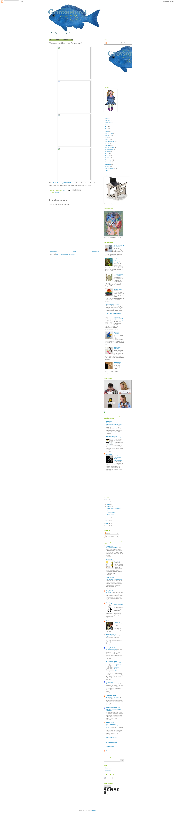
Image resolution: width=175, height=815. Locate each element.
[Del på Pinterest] (80, 190)
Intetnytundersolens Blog (113, 707)
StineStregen (109, 603)
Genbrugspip (110, 515)
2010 (107, 525)
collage (107, 166)
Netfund (107, 156)
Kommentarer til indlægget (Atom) (65, 254)
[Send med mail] (73, 190)
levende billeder (109, 168)
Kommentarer (110, 536)
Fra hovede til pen (111, 695)
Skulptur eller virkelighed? (117, 363)
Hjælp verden (109, 133)
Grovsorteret (67, 11)
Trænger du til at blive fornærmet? (113, 511)
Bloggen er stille (118, 437)
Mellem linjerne (109, 147)
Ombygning (109, 683)
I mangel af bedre (111, 648)
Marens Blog (109, 682)
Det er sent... (109, 592)
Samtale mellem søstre (111, 649)
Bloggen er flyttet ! (110, 636)
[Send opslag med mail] (69, 190)
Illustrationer (108, 135)
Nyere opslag (53, 251)
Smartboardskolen (111, 436)
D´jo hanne (109, 621)
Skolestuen (109, 421)
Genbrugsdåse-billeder (112, 304)
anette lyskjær (110, 577)
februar (109, 506)
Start (74, 251)
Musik (106, 154)
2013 (107, 500)
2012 (107, 521)
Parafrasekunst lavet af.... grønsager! (118, 260)
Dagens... (107, 120)
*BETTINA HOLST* (111, 634)
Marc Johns (109, 546)
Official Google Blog (111, 737)
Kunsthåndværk (109, 141)
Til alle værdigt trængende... (114, 508)
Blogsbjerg (109, 559)
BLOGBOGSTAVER (111, 742)
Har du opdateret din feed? (112, 697)
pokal (106, 170)
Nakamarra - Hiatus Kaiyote (113, 313)
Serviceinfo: (117, 561)
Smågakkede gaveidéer (117, 348)
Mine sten (108, 151)
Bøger (107, 118)
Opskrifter (107, 158)
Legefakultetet (110, 746)
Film (106, 127)
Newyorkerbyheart (111, 661)
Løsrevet (57, 192)
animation (108, 164)
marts (108, 504)
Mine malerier (109, 149)
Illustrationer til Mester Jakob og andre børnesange (119, 318)
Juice (106, 137)
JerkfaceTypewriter (61, 182)
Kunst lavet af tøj (118, 289)
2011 (107, 523)
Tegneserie (108, 162)
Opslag (108, 533)
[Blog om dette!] (75, 190)
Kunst (106, 139)
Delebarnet (108, 123)
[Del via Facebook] (78, 190)
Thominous (109, 751)
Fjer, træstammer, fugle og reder (118, 274)
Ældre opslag (95, 251)
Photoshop (108, 160)
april (108, 502)
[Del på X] (76, 190)
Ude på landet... (110, 591)
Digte (106, 125)
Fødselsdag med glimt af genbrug (114, 579)
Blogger (94, 810)
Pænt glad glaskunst (116, 332)
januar (109, 518)
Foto (106, 129)
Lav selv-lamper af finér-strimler (119, 246)
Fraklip (107, 131)
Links (106, 143)
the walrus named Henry (112, 547)
